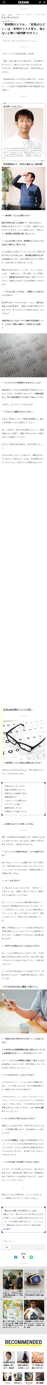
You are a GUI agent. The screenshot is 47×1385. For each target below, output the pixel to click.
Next (45, 1299)
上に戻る (6, 1229)
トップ (3, 14)
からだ (10, 14)
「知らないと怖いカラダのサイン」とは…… (20, 41)
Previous (1, 1299)
